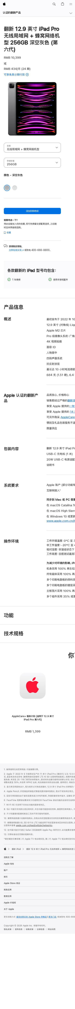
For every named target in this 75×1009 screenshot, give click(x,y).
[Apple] (5, 848)
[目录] (71, 4)
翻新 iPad (16, 849)
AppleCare (68, 417)
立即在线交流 (16, 250)
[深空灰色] (7, 188)
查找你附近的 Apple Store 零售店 (31, 917)
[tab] (26, 132)
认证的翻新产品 (12, 12)
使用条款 (18, 929)
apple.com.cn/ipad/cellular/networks (34, 825)
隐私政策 (8, 929)
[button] (54, 4)
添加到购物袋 (32, 211)
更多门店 (52, 917)
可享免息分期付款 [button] (22, 75)
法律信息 (40, 929)
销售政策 (29, 929)
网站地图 (51, 929)
